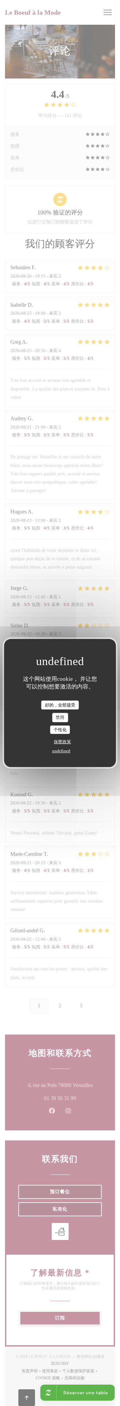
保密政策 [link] (62, 741)
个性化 (60, 729)
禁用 (60, 717)
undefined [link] (61, 750)
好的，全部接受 (60, 705)
